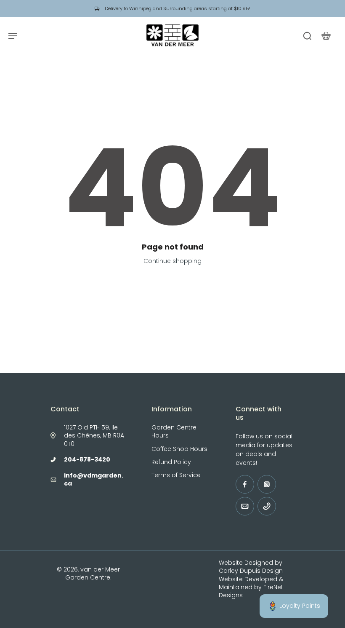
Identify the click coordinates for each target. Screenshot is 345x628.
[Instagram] (266, 484)
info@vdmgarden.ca (93, 479)
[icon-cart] (325, 35)
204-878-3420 (87, 459)
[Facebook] (245, 484)
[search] (307, 35)
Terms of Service (176, 475)
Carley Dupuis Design (251, 570)
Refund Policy (171, 462)
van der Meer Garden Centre (92, 573)
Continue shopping (172, 261)
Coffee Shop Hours (179, 449)
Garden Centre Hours (173, 432)
